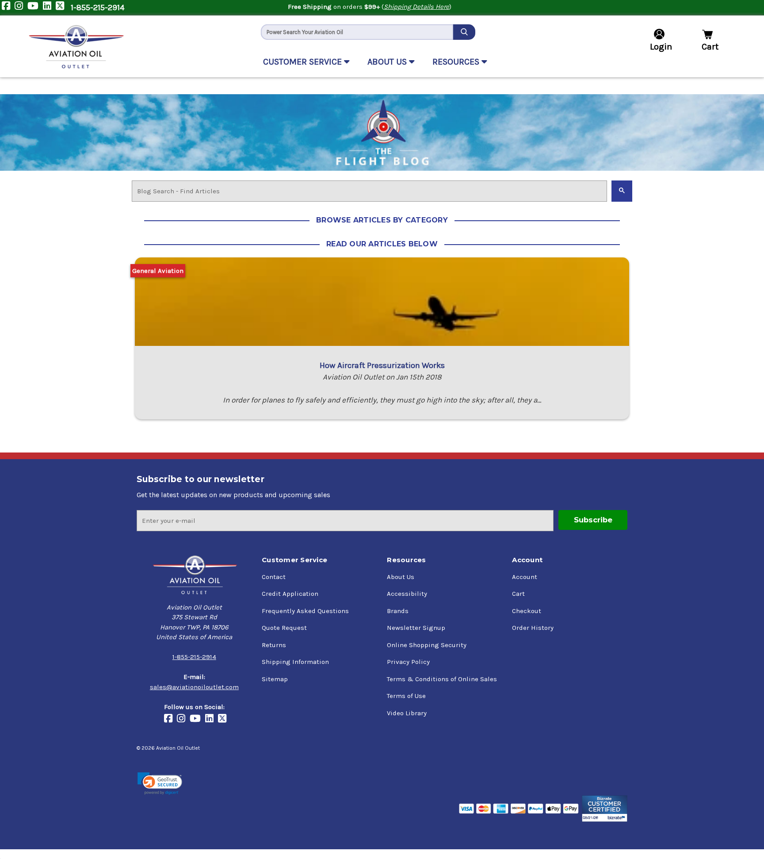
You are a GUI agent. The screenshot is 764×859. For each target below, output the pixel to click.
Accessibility (407, 594)
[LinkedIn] (49, 8)
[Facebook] (8, 8)
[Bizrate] (604, 808)
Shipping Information (295, 662)
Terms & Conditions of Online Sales (442, 679)
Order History (533, 628)
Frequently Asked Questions (305, 611)
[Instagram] (21, 8)
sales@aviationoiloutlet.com (194, 687)
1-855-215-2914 (97, 7)
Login (661, 47)
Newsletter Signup (416, 628)
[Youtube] (35, 8)
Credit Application (290, 594)
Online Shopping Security (426, 645)
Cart (518, 594)
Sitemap (275, 679)
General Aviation (157, 271)
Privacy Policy (408, 662)
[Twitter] (62, 8)
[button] (160, 783)
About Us (400, 577)
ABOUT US (388, 62)
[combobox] (357, 32)
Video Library (407, 713)
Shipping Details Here (416, 7)
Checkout (526, 611)
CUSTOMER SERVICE (303, 62)
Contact (274, 577)
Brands (398, 611)
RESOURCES (456, 62)
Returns (274, 645)
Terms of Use (406, 696)
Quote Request (284, 628)
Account (524, 577)
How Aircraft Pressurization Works (382, 365)
